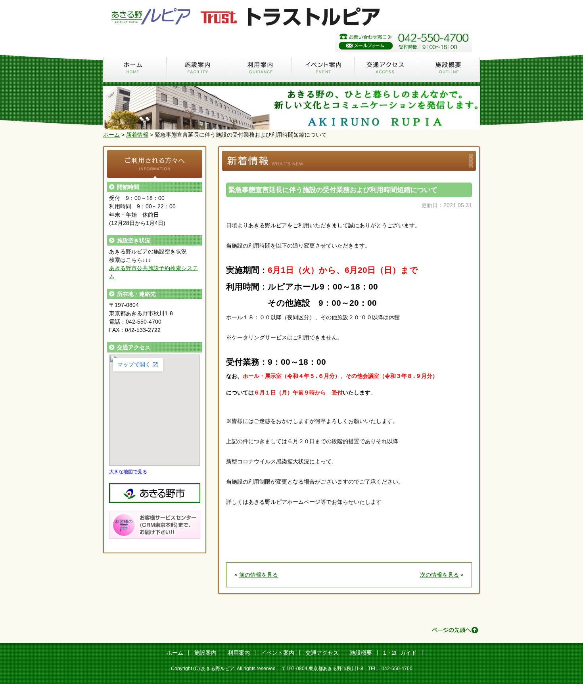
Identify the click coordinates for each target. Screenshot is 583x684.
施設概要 (448, 69)
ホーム (135, 69)
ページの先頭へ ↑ (455, 630)
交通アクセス (386, 69)
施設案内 (198, 69)
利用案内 (260, 69)
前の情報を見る (258, 575)
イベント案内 (323, 69)
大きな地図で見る (128, 471)
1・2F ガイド (400, 653)
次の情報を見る (439, 575)
